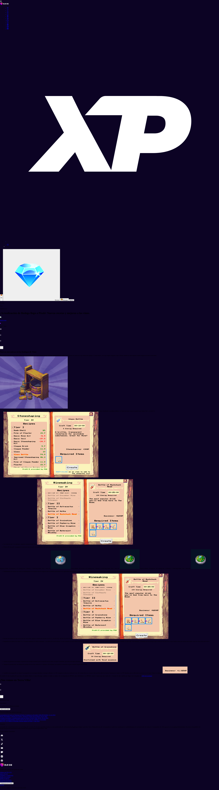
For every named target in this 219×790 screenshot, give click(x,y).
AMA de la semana (147, 676)
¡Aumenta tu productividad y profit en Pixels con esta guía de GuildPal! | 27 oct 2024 (23, 719)
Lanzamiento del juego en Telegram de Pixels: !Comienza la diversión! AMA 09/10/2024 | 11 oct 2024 (27, 715)
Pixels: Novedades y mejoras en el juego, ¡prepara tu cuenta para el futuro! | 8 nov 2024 (23, 716)
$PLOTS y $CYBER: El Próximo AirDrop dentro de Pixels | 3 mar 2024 (20, 721)
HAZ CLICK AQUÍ (5, 709)
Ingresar (71, 300)
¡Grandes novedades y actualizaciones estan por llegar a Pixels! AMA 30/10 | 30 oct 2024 (24, 718)
